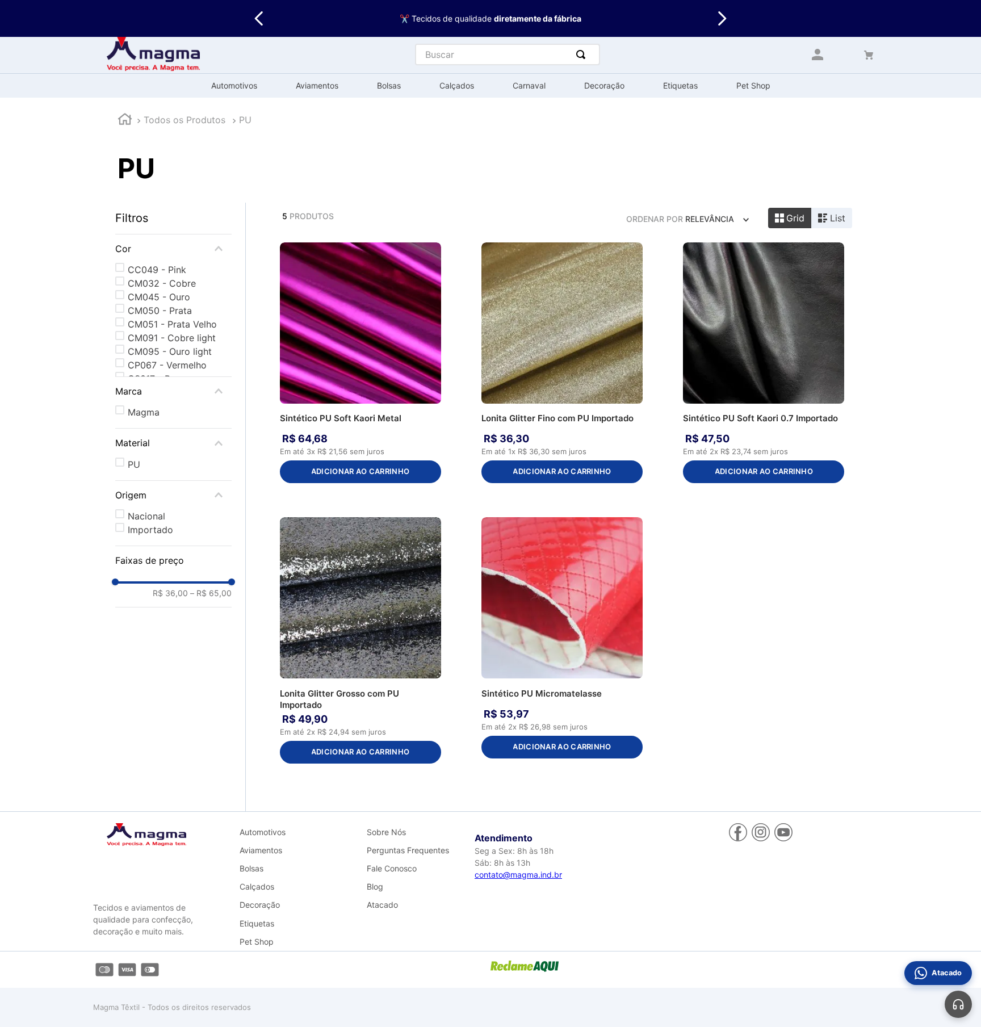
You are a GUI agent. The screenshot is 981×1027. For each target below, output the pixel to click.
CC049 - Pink (157, 269)
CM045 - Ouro (159, 297)
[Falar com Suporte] (958, 1004)
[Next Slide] (721, 18)
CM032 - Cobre (162, 283)
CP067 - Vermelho (167, 365)
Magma (144, 412)
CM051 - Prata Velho (172, 324)
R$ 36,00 (170, 593)
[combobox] (507, 54)
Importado (150, 529)
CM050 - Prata (160, 310)
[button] (173, 249)
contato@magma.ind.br (518, 874)
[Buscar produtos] (583, 54)
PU (245, 119)
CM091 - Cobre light (172, 337)
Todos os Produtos (184, 119)
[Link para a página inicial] (125, 120)
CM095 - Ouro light (170, 351)
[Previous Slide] (259, 18)
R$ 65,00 (211, 593)
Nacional (146, 516)
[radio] (790, 218)
